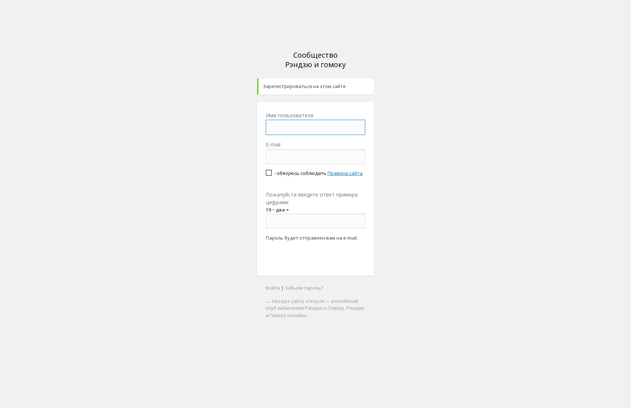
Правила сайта (345, 173)
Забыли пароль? (304, 288)
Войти (273, 288)
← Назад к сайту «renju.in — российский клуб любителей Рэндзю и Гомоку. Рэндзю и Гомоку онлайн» (315, 308)
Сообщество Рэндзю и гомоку (315, 59)
